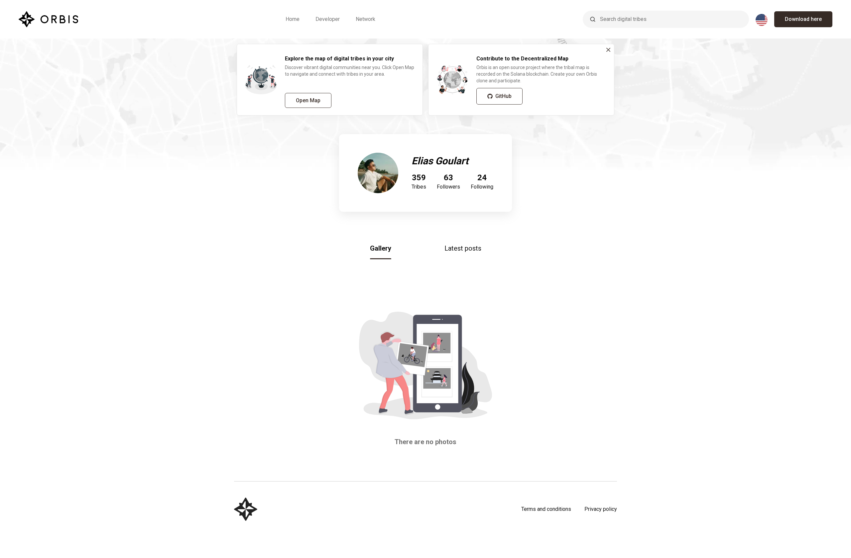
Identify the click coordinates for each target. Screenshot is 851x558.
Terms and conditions (546, 509)
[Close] (608, 49)
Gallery (380, 248)
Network (365, 19)
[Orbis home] (48, 19)
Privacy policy (600, 509)
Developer (327, 19)
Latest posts (462, 248)
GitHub (503, 96)
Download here (803, 19)
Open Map (308, 100)
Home (293, 19)
